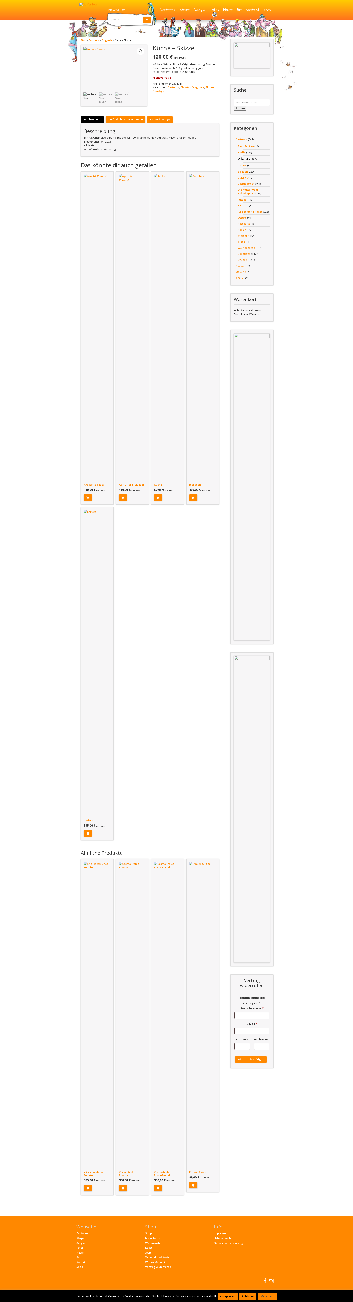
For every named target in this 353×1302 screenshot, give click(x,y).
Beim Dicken (246, 146)
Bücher (240, 266)
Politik (242, 229)
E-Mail (252, 1024)
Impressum (221, 1233)
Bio (239, 9)
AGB (148, 1252)
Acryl (243, 165)
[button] (140, 51)
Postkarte (244, 223)
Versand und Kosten (158, 1257)
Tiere (241, 241)
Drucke (242, 260)
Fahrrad (243, 205)
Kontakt (252, 9)
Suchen (240, 108)
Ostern (242, 217)
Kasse (149, 1248)
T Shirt (240, 278)
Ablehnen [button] (248, 1296)
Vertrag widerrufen (158, 1267)
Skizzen (211, 87)
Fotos (214, 9)
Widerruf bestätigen (251, 1059)
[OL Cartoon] (88, 4)
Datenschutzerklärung (228, 1243)
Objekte (241, 272)
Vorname (242, 1039)
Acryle (199, 9)
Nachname (261, 1039)
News (228, 9)
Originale (107, 40)
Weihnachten (246, 248)
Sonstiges (159, 91)
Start (84, 40)
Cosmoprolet (246, 183)
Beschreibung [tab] (92, 119)
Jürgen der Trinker (250, 211)
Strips (185, 9)
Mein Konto (152, 1238)
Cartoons (167, 9)
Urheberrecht (223, 1238)
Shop (267, 9)
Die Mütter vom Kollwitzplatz (248, 191)
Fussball (243, 199)
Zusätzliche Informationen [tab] (125, 119)
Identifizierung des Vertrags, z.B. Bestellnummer (252, 1003)
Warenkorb (152, 1243)
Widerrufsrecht (155, 1262)
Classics (186, 87)
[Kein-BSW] (252, 55)
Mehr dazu (267, 1296)
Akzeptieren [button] (227, 1296)
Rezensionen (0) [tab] (160, 119)
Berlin (242, 152)
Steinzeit (243, 236)
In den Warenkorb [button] (88, 497)
